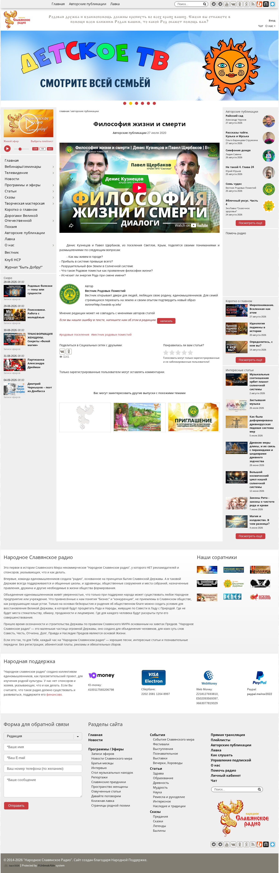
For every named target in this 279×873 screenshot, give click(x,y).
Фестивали (161, 744)
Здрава (158, 773)
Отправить (16, 805)
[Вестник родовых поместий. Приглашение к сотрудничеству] (194, 417)
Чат (260, 26)
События (157, 735)
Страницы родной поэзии (110, 805)
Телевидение (16, 173)
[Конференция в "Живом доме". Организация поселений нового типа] (85, 417)
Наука (157, 792)
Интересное (162, 801)
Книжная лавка (102, 800)
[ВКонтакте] (62, 351)
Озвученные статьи (106, 791)
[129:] (139, 66)
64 (42, 149)
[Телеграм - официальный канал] (214, 4)
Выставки (160, 758)
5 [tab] (148, 103)
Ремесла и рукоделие (169, 797)
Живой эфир (11, 141)
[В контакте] (233, 4)
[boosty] (259, 4)
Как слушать (222, 755)
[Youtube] (227, 4)
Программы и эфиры (22, 185)
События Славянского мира (173, 739)
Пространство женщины (109, 786)
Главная (58, 4)
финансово (54, 694)
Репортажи (99, 777)
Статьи (11, 191)
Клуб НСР (13, 260)
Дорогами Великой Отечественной (21, 218)
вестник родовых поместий (112, 334)
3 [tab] (136, 103)
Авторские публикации (87, 4)
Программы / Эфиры (106, 749)
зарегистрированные (207, 357)
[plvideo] (266, 4)
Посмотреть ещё (250, 223)
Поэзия (11, 227)
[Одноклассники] (69, 351)
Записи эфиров (102, 753)
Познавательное (165, 753)
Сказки (158, 821)
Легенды (159, 826)
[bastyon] (272, 4)
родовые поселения (75, 334)
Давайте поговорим (106, 796)
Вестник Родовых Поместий (105, 290)
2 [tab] (130, 103)
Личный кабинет (226, 775)
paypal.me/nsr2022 (259, 694)
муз (50, 149)
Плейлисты (220, 740)
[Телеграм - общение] (220, 4)
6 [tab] (154, 103)
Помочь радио (236, 233)
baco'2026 (14, 865)
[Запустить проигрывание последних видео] (28, 123)
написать (166, 321)
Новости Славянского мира (111, 758)
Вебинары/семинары (23, 167)
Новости (12, 179)
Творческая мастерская (25, 203)
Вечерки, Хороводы (168, 763)
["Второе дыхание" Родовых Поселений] (139, 417)
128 (35, 149)
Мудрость (160, 787)
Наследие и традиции (169, 806)
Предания (160, 816)
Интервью (99, 768)
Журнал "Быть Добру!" (23, 267)
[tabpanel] (139, 66)
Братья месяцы (102, 763)
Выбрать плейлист (42, 141)
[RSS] (253, 4)
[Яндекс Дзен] (246, 4)
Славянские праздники (108, 782)
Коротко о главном (21, 210)
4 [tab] (142, 103)
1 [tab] (124, 103)
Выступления (163, 749)
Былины (159, 830)
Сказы (10, 197)
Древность (161, 782)
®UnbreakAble (46, 865)
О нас (9, 245)
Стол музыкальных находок (112, 772)
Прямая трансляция (228, 735)
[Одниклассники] (240, 4)
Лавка (115, 4)
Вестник (12, 252)
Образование (163, 778)
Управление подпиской (231, 760)
